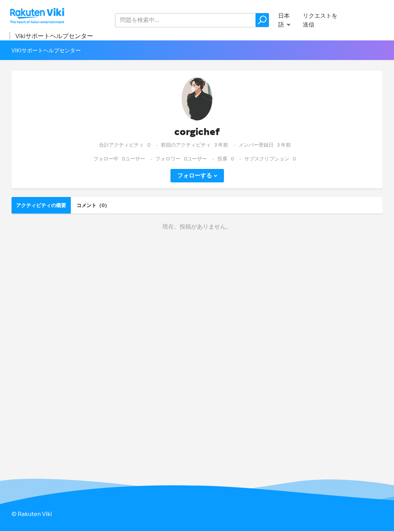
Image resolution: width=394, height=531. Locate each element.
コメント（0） (93, 205)
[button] (262, 20)
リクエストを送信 (320, 20)
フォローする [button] (194, 175)
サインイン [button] (368, 19)
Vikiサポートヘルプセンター (54, 36)
